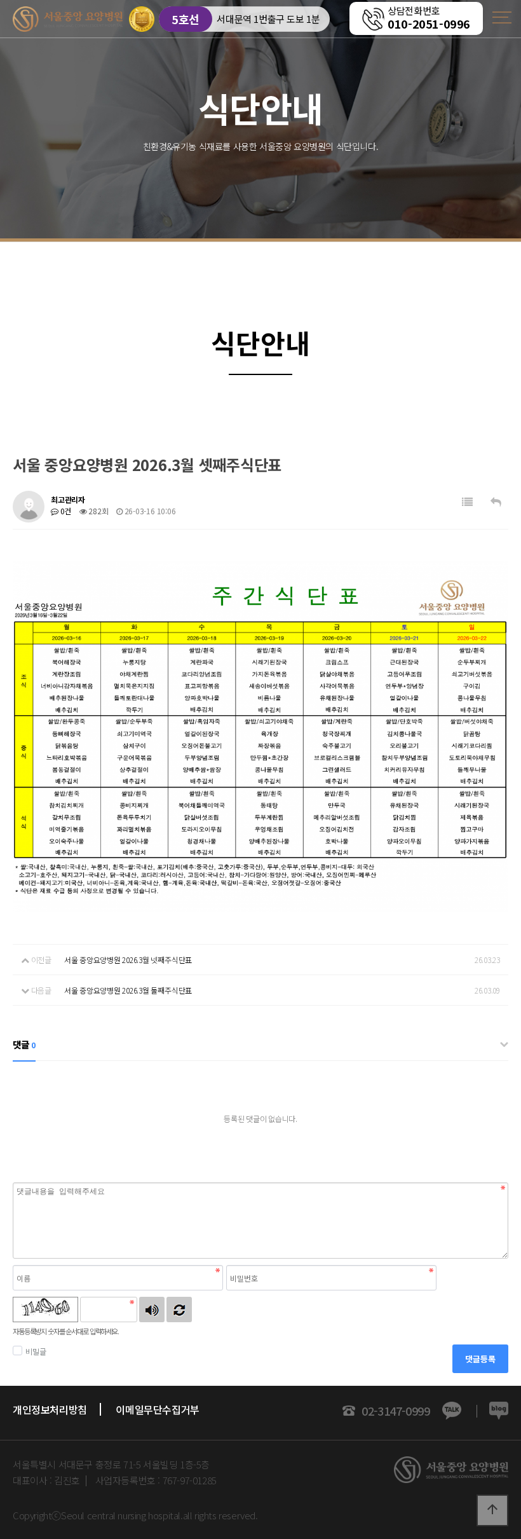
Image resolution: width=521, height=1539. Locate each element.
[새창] (498, 1411)
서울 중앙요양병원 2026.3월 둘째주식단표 (128, 990)
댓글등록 (480, 1359)
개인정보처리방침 (50, 1409)
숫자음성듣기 (152, 1309)
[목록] (467, 502)
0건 (64, 510)
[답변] (496, 502)
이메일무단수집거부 (157, 1409)
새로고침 (179, 1309)
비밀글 (35, 1351)
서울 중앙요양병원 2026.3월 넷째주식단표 (128, 959)
